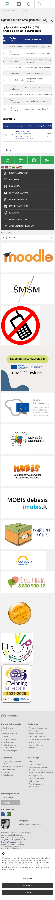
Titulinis (4, 11)
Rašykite (6, 803)
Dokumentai (14, 186)
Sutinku (27, 892)
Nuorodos (32, 761)
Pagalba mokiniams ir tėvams (39, 739)
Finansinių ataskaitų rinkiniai (13, 767)
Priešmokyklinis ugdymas (38, 728)
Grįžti (8, 150)
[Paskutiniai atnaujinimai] (29, 4)
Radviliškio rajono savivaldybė (30, 824)
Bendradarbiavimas (9, 748)
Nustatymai (27, 878)
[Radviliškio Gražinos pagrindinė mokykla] (6, 3)
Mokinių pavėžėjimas (18, 206)
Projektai (14, 180)
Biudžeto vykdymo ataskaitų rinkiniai (13, 763)
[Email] (9, 814)
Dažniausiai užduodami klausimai (41, 773)
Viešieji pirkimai (8, 775)
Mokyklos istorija (8, 728)
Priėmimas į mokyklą (18, 173)
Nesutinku (27, 885)
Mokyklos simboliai (9, 739)
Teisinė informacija (35, 784)
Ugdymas (25, 11)
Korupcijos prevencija (36, 778)
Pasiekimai (14, 213)
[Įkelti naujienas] (19, 4)
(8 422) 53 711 (9, 840)
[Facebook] (3, 814)
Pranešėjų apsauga (35, 775)
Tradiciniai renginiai (9, 745)
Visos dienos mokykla (36, 734)
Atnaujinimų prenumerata (21, 226)
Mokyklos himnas (9, 742)
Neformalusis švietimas (37, 736)
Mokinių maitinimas (18, 200)
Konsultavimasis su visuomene (40, 770)
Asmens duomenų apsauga (38, 767)
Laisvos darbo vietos (19, 219)
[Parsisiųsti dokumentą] (6, 135)
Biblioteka (32, 748)
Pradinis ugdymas (35, 731)
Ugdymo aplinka (8, 731)
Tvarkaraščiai (12, 716)
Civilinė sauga (34, 781)
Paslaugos (15, 11)
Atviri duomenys (34, 787)
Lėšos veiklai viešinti (10, 769)
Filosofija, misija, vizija (10, 734)
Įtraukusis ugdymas (18, 193)
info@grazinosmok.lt (13, 842)
